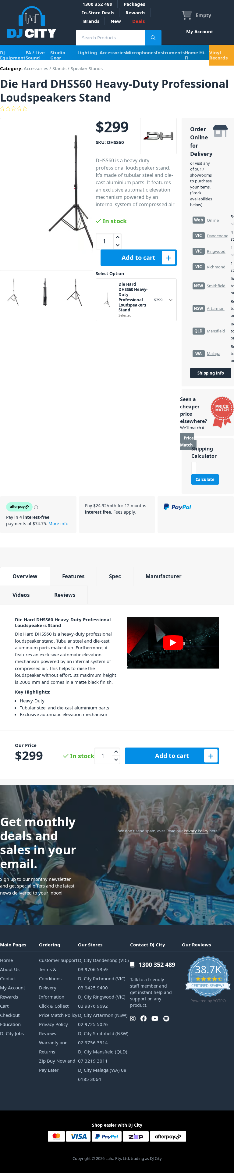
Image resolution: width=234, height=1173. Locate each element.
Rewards (135, 12)
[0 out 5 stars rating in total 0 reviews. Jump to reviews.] (117, 108)
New (116, 21)
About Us (10, 969)
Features (73, 576)
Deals (138, 21)
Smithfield (216, 286)
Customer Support (58, 960)
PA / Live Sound (35, 55)
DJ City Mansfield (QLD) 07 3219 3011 (102, 1056)
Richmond (216, 267)
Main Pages (13, 945)
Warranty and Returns (53, 1047)
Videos (21, 594)
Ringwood (216, 251)
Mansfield (216, 331)
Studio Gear (57, 55)
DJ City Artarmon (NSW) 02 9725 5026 (103, 1019)
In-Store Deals (98, 12)
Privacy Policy (196, 831)
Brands (91, 21)
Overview (24, 576)
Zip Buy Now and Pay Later (57, 1065)
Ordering (49, 945)
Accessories (113, 52)
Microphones (141, 52)
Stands (59, 68)
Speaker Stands (87, 68)
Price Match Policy (58, 1015)
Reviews (64, 594)
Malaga (213, 353)
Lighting (87, 52)
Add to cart (138, 257)
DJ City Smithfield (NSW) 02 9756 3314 (103, 1038)
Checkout (10, 1015)
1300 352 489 (97, 4)
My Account (199, 31)
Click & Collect (54, 1006)
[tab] (25, 576)
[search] (110, 37)
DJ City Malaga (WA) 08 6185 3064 (102, 1074)
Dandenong (218, 236)
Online (213, 220)
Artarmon (216, 308)
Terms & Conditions (50, 973)
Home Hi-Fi (195, 55)
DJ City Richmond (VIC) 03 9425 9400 (102, 983)
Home (6, 960)
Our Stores (90, 945)
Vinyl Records (218, 55)
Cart (4, 1006)
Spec (115, 576)
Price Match (187, 441)
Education (10, 1024)
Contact (8, 978)
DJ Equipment (13, 55)
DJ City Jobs (12, 1033)
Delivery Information (51, 992)
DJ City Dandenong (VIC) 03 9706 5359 (103, 964)
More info (58, 523)
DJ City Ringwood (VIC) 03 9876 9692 (102, 1001)
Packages (134, 4)
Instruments (170, 52)
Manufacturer (164, 576)
